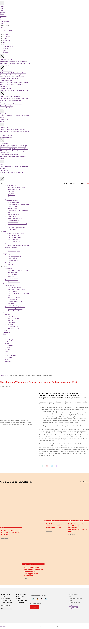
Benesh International (6, 80)
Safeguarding (15, 63)
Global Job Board (13, 299)
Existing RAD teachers (6, 106)
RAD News (3, 527)
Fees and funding (13, 208)
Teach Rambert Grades (14, 100)
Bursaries (2, 78)
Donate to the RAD (13, 260)
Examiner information (6, 135)
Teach (1, 10)
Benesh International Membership (9, 154)
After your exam (8, 131)
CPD (1, 102)
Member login (74, 183)
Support (2, 12)
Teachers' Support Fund (13, 151)
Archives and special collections (9, 90)
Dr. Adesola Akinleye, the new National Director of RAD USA (10, 532)
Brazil (4, 50)
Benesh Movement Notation (16, 311)
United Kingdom (7, 30)
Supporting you (4, 119)
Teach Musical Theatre (18, 98)
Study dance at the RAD (7, 73)
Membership (3, 16)
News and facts (4, 21)
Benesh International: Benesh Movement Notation (14, 82)
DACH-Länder (7, 48)
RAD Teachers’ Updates (54, 520)
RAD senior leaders (17, 172)
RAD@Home (7, 63)
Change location (5, 605)
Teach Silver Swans (13, 239)
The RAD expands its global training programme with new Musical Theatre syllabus (77, 527)
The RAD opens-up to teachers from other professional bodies (54, 526)
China (4, 44)
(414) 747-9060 (73, 608)
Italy (4, 42)
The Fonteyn (23, 63)
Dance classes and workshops (9, 61)
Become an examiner (6, 137)
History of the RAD (14, 166)
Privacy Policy (2, 626)
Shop (1, 23)
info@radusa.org (73, 606)
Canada (5, 38)
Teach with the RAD (5, 98)
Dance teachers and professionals (10, 96)
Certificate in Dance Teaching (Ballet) (18, 204)
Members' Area (4, 108)
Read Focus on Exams (14, 278)
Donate (82, 183)
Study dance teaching (6, 71)
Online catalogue (23, 90)
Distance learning (15, 75)
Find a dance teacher (14, 197)
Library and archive (5, 88)
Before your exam (13, 272)
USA (1, 27)
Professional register (15, 108)
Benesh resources (5, 84)
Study (1, 8)
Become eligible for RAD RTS (16, 289)
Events (2, 20)
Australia (5, 34)
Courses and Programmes (73, 520)
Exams (2, 14)
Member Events (4, 152)
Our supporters (18, 115)
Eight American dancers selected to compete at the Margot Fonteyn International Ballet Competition (33, 571)
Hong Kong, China (8, 46)
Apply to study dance (12, 78)
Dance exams (4, 127)
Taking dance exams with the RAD (10, 129)
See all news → (84, 482)
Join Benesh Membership (7, 156)
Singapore (5, 52)
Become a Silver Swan (14, 189)
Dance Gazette (7, 147)
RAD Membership (5, 143)
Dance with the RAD (6, 59)
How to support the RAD (7, 115)
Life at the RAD (4, 170)
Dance (2, 6)
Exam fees (16, 131)
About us (2, 18)
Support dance (4, 114)
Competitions (4, 375)
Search (66, 183)
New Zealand (6, 36)
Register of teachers (18, 149)
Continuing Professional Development (11, 104)
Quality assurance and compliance (14, 76)
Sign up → (34, 607)
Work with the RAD (5, 172)
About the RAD (4, 166)
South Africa (6, 40)
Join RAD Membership (6, 145)
